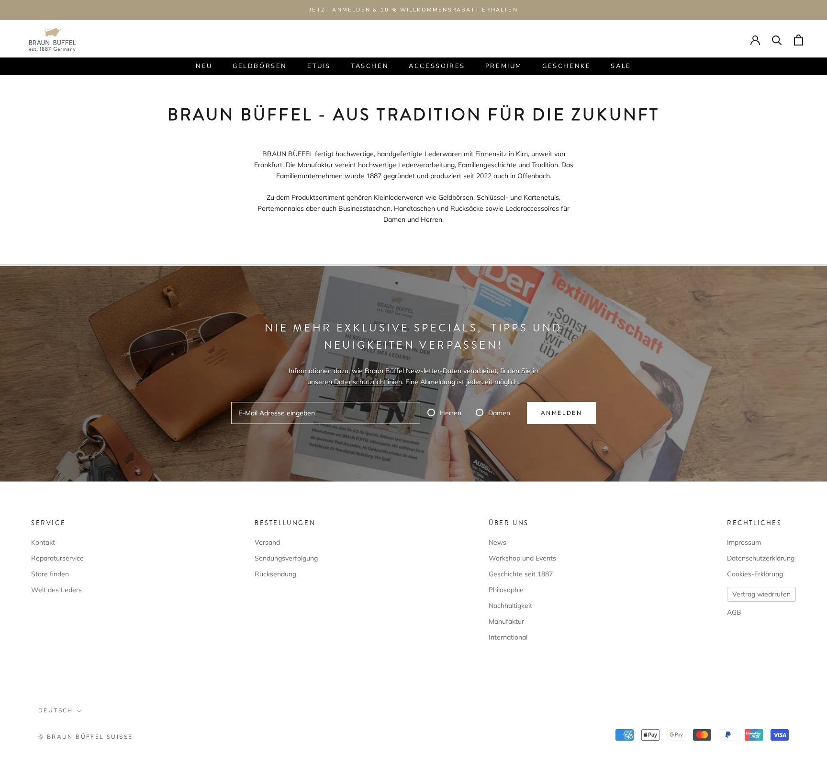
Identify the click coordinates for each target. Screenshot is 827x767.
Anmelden (561, 413)
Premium (503, 66)
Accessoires (437, 66)
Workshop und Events (522, 558)
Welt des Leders (56, 589)
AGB (734, 612)
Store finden (50, 574)
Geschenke (566, 66)
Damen (499, 413)
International (508, 637)
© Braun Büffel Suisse (85, 737)
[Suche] (777, 40)
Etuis (319, 66)
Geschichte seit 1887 (521, 574)
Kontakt (43, 542)
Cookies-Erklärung (755, 574)
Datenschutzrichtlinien (368, 382)
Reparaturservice (57, 558)
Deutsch (55, 710)
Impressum (744, 542)
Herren (450, 413)
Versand (267, 542)
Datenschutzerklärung (760, 558)
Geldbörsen (260, 66)
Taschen (370, 66)
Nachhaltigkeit (510, 605)
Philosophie (506, 589)
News (497, 542)
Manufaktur (506, 621)
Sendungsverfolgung (286, 558)
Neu (204, 66)
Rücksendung (275, 574)
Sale (621, 66)
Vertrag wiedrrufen (761, 594)
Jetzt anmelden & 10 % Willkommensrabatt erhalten (413, 9)
